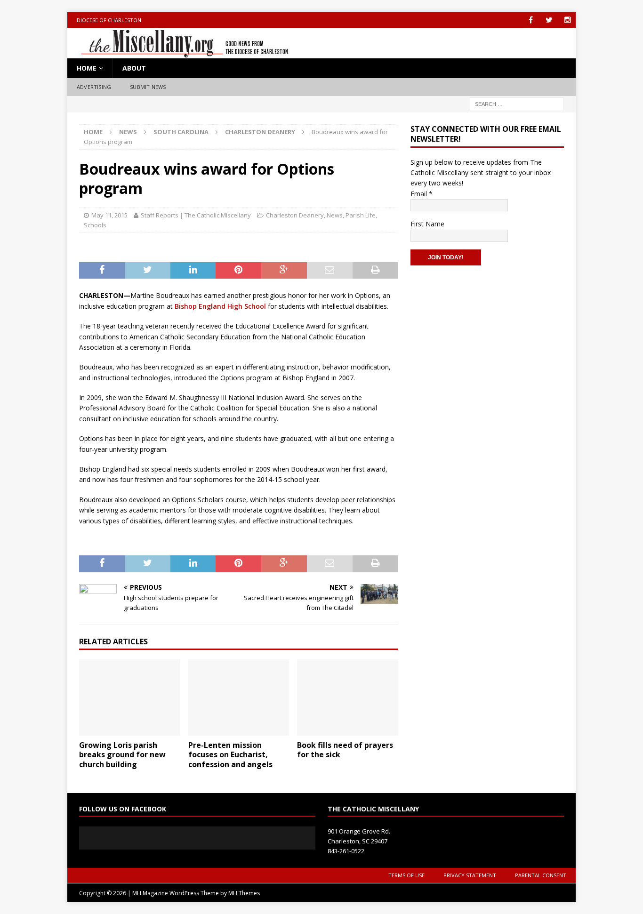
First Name (427, 223)
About (134, 68)
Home (86, 68)
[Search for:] (517, 103)
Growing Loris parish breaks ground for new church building (122, 755)
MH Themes (244, 893)
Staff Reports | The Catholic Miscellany (196, 215)
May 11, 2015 (109, 215)
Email (421, 193)
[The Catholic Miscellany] (179, 52)
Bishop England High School (220, 306)
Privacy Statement (469, 875)
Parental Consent (540, 875)
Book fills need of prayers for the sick (345, 750)
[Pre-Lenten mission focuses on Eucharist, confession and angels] (238, 697)
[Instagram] (567, 20)
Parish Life (361, 215)
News (128, 132)
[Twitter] (549, 20)
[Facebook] (530, 20)
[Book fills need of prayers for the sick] (347, 697)
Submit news (148, 86)
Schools (95, 225)
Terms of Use (406, 875)
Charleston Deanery (295, 215)
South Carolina (181, 132)
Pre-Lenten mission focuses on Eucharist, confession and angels (230, 755)
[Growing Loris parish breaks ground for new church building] (129, 697)
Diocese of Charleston (109, 20)
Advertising (94, 86)
